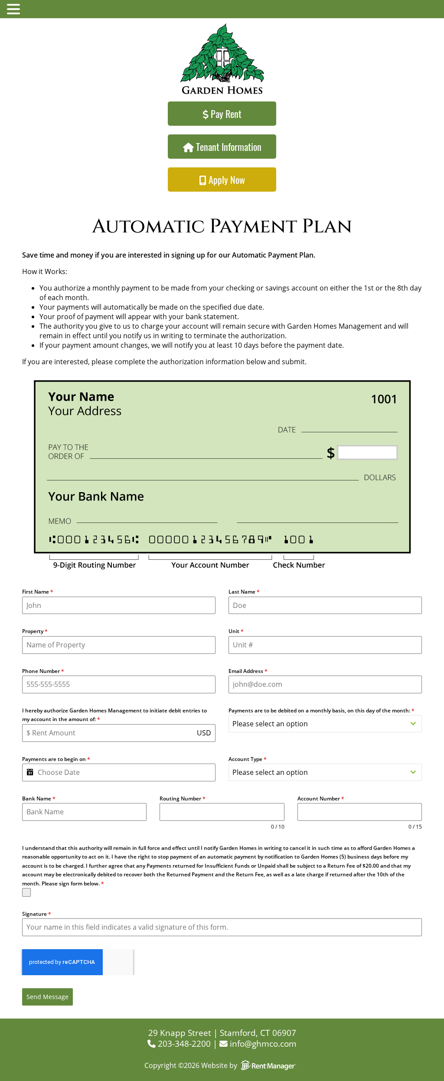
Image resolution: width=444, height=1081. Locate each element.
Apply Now (225, 179)
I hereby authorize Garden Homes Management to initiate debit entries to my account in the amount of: (114, 715)
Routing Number (183, 798)
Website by (219, 1065)
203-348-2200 (183, 1043)
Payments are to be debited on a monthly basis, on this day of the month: (322, 710)
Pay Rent (225, 114)
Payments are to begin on (56, 759)
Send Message (47, 997)
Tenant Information (227, 146)
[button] (15, 9)
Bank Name (39, 798)
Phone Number (43, 671)
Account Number (320, 798)
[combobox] (325, 723)
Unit (236, 631)
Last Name (244, 591)
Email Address (248, 671)
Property (35, 631)
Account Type (248, 759)
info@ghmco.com (262, 1043)
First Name (37, 591)
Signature (36, 914)
